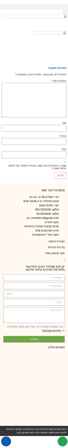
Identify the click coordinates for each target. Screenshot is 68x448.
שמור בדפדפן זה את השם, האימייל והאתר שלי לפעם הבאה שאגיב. (37, 167)
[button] (34, 6)
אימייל (63, 136)
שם (64, 123)
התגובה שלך (58, 81)
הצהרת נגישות (57, 241)
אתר (63, 149)
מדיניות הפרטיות (51, 330)
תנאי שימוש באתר (55, 253)
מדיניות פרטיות (56, 247)
